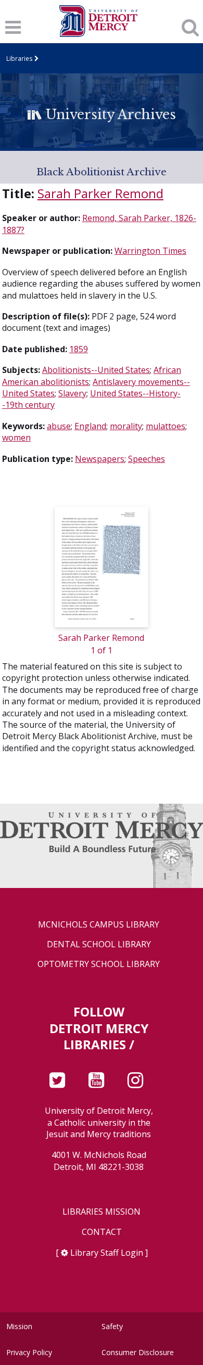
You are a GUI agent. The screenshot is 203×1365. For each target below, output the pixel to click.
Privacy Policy (29, 1352)
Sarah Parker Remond (100, 193)
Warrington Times (150, 250)
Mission (19, 1326)
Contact (102, 1232)
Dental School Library (99, 944)
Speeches (146, 459)
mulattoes (165, 426)
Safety (112, 1326)
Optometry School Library (98, 964)
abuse (59, 426)
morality (126, 426)
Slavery (72, 393)
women (16, 437)
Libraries (19, 58)
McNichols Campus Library (98, 925)
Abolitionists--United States (96, 370)
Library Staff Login (106, 1252)
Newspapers (99, 459)
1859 (78, 349)
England (90, 426)
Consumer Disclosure (138, 1352)
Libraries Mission (101, 1212)
